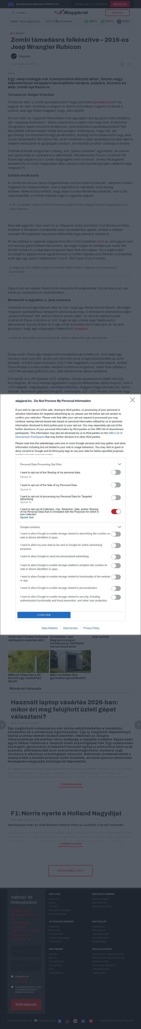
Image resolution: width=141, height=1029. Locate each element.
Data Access (70, 628)
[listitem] (70, 464)
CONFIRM (44, 615)
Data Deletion (50, 628)
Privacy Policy (91, 628)
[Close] (133, 401)
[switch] (116, 472)
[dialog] (70, 514)
